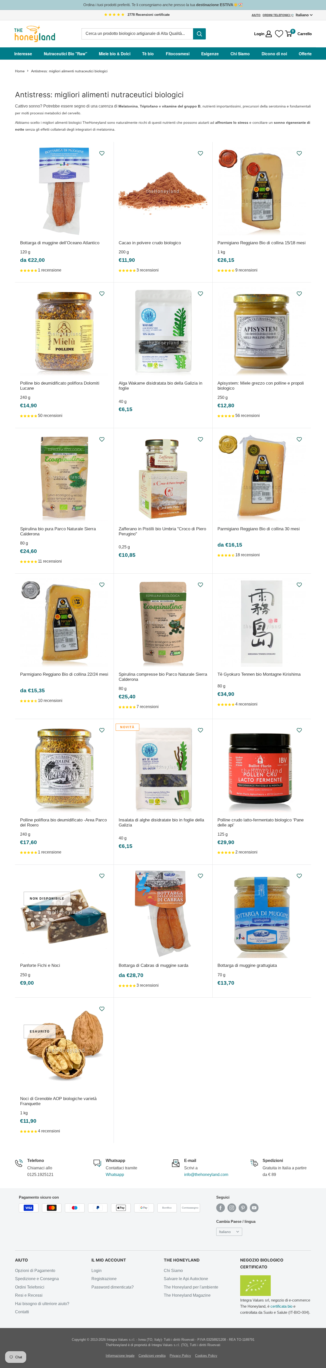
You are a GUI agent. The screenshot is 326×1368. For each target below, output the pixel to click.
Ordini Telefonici (277, 15)
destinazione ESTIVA (214, 5)
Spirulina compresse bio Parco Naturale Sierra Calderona (163, 677)
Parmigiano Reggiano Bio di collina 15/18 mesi (262, 242)
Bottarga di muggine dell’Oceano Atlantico (59, 242)
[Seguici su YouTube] (254, 1207)
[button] (29, 270)
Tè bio (148, 54)
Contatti (22, 1312)
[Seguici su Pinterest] (243, 1207)
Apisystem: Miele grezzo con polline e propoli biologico (261, 386)
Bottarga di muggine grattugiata (247, 965)
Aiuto (256, 15)
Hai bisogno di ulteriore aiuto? (42, 1304)
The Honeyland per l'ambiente (191, 1287)
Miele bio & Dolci (114, 54)
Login (96, 1270)
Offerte (305, 54)
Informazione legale (120, 1356)
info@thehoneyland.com (206, 1174)
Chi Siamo (240, 54)
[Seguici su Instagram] (231, 1207)
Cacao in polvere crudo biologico (150, 242)
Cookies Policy (206, 1356)
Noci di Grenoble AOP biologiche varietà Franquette (58, 1101)
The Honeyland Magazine (187, 1295)
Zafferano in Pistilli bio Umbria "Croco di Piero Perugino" (162, 531)
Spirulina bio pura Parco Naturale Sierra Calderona (58, 531)
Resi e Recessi (29, 1295)
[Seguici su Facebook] (220, 1207)
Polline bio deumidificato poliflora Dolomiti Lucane (59, 386)
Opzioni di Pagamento (35, 1270)
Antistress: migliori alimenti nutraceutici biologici (69, 71)
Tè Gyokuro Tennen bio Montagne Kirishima (259, 674)
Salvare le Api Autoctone (186, 1279)
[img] (114, 15)
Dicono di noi (274, 54)
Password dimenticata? (112, 1287)
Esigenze (210, 54)
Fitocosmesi (177, 54)
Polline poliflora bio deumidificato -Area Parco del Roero (63, 823)
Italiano (225, 1232)
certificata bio (281, 1306)
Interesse (23, 54)
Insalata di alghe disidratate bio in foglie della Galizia (161, 823)
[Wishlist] (279, 34)
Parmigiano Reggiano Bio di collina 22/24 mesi (64, 674)
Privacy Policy (180, 1356)
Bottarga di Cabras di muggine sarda (153, 965)
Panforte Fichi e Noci (40, 965)
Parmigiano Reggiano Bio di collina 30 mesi (259, 528)
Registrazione (104, 1279)
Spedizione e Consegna (37, 1279)
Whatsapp (115, 1174)
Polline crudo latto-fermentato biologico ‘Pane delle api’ (261, 823)
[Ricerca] (199, 33)
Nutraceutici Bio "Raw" (65, 54)
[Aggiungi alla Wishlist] (102, 153)
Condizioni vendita (152, 1356)
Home (20, 71)
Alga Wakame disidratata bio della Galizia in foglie (160, 386)
